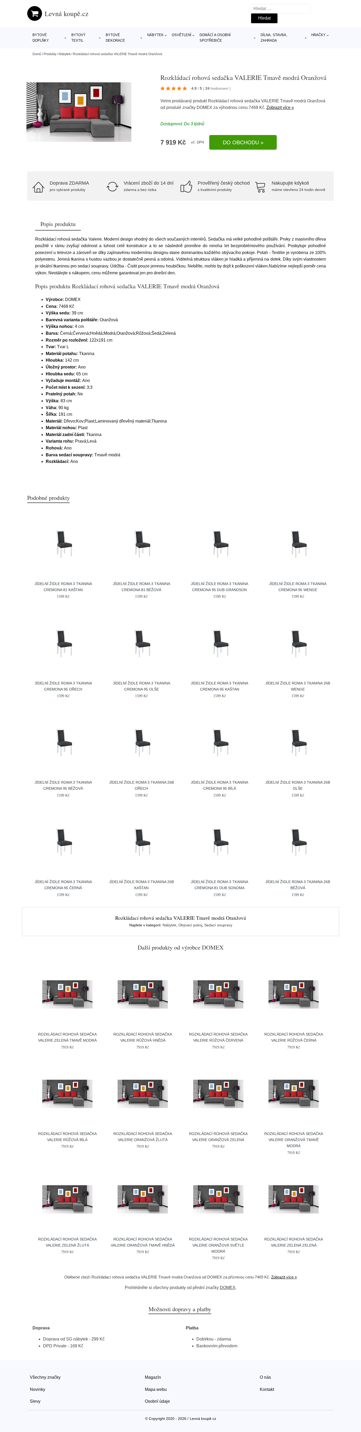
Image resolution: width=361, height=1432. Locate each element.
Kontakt (267, 1389)
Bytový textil (78, 37)
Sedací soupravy (218, 925)
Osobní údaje (157, 1401)
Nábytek (155, 35)
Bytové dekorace (115, 37)
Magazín (153, 1377)
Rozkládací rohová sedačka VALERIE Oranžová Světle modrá (218, 1245)
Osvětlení (181, 35)
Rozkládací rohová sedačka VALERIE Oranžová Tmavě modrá (293, 1140)
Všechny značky (45, 1377)
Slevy (35, 1401)
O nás (265, 1377)
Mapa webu (156, 1389)
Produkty (50, 54)
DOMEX (204, 107)
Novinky (37, 1389)
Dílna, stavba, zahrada (274, 37)
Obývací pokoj (190, 925)
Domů (37, 54)
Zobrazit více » (280, 107)
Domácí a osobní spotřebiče (215, 37)
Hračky (318, 35)
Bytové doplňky (41, 37)
